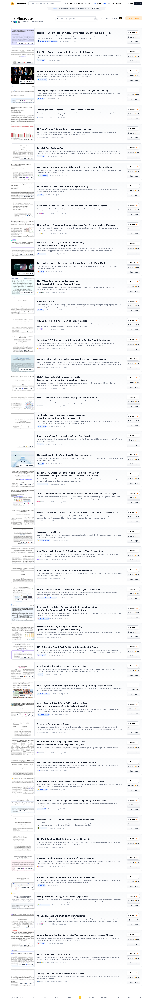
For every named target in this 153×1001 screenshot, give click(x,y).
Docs (112, 3)
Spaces (89, 3)
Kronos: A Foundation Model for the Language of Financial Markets (67, 397)
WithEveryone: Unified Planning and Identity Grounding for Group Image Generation (75, 685)
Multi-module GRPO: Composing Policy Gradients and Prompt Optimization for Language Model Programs (61, 743)
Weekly (108, 18)
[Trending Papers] (120, 18)
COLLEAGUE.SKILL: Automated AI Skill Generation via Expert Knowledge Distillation (74, 167)
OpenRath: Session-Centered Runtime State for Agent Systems (65, 858)
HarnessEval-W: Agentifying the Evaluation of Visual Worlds (64, 435)
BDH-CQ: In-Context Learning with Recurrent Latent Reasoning (65, 52)
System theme (18, 997)
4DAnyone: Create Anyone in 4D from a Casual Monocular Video (65, 71)
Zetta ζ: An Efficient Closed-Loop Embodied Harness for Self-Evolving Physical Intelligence (78, 493)
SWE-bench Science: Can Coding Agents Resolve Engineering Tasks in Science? (72, 800)
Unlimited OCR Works (46, 301)
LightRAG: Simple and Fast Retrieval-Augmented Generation (64, 839)
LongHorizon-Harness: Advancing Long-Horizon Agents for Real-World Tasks (71, 263)
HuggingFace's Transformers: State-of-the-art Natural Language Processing (71, 781)
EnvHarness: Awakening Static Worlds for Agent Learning (62, 186)
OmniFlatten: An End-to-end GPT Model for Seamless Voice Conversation (70, 551)
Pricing (118, 3)
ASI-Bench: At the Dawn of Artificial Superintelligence (61, 915)
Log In (130, 3)
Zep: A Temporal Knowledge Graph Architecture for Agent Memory (66, 762)
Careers (68, 997)
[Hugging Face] (80, 997)
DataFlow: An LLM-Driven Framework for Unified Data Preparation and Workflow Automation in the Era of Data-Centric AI (67, 608)
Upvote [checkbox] (133, 32)
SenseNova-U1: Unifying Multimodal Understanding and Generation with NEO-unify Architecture (60, 244)
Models (69, 3)
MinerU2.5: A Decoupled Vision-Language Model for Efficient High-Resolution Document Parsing (58, 282)
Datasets (79, 3)
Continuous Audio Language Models (53, 723)
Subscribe (95, 9)
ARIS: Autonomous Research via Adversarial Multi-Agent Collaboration (68, 589)
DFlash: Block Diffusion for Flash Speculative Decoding (61, 666)
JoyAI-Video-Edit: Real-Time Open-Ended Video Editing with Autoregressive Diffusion (75, 935)
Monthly (114, 18)
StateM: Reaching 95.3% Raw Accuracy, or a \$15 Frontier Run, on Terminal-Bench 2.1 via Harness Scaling (62, 378)
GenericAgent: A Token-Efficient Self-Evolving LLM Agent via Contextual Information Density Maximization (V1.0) (62, 704)
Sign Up (138, 3)
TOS (33, 997)
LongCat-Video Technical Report (51, 148)
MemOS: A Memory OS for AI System (53, 954)
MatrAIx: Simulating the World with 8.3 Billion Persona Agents (64, 455)
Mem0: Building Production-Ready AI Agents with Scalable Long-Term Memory (72, 359)
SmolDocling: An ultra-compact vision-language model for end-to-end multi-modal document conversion (61, 416)
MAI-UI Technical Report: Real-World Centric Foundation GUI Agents (67, 647)
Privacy (44, 997)
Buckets (101, 3)
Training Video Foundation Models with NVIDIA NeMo (61, 973)
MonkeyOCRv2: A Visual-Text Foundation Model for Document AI (66, 819)
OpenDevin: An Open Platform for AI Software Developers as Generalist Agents (72, 205)
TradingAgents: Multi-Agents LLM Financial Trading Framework (65, 109)
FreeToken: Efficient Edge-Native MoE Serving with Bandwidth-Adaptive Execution (74, 32)
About (56, 997)
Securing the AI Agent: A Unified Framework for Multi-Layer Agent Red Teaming (72, 90)
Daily (102, 18)
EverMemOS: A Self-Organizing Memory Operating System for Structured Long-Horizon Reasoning (59, 628)
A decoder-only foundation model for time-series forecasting (64, 570)
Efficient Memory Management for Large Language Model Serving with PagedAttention (76, 224)
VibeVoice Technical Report (49, 531)
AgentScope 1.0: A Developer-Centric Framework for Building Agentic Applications (73, 340)
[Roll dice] (95, 18)
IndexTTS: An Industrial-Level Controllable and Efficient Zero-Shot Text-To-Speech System (77, 512)
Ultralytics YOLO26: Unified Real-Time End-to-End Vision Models (66, 877)
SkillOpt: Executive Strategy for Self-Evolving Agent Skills (63, 896)
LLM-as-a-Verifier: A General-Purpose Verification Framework (64, 128)
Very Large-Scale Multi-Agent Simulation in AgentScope (62, 320)
